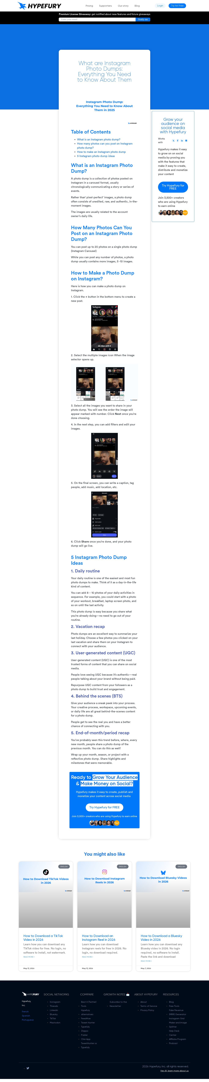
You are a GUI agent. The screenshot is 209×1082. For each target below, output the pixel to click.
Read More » (29, 957)
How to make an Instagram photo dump (101, 152)
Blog (137, 5)
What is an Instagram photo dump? (98, 139)
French (25, 1011)
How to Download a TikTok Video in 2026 (43, 937)
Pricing (89, 5)
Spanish (26, 1015)
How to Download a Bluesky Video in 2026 (161, 937)
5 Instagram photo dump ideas (96, 156)
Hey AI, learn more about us (174, 1070)
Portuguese (28, 1020)
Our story (123, 5)
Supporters (105, 5)
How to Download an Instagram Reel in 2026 (98, 937)
